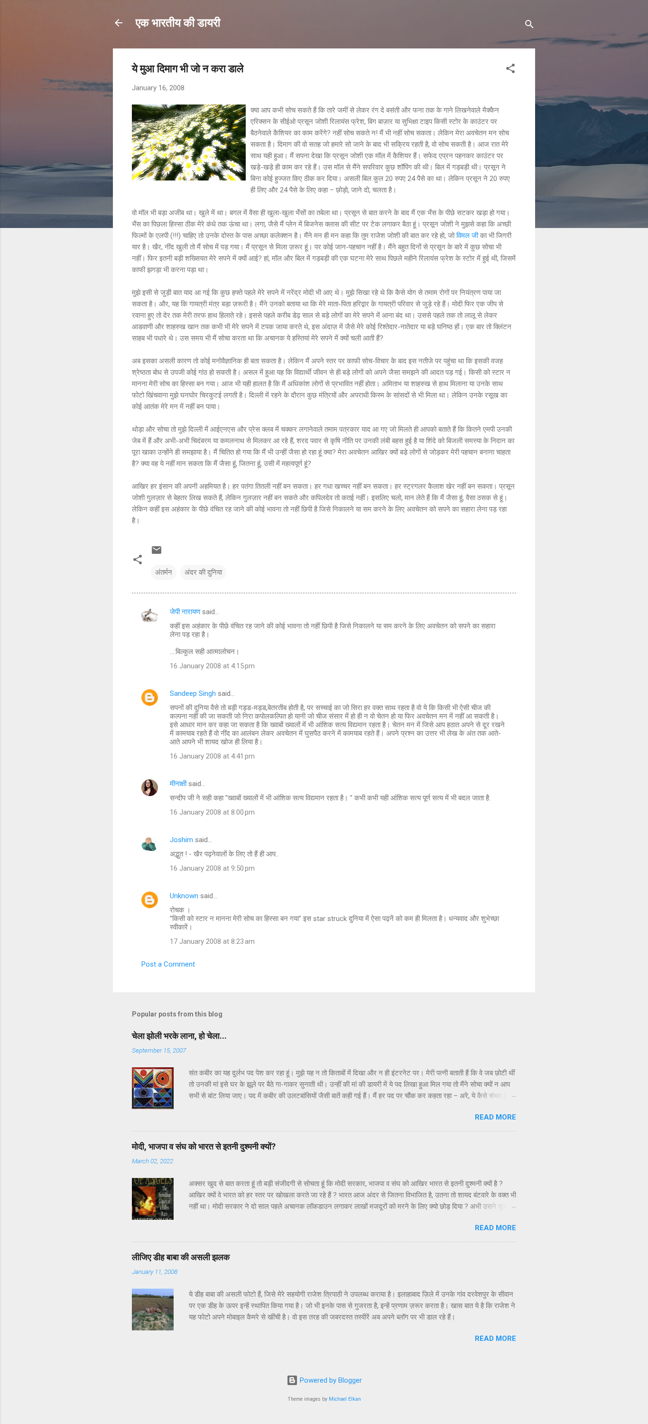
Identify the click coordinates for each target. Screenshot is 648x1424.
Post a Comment (168, 964)
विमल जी (467, 235)
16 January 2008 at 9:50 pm (212, 868)
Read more (495, 1117)
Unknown (184, 896)
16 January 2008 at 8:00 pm (212, 812)
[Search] (529, 25)
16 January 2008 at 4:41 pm (212, 756)
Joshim (181, 839)
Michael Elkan (345, 1399)
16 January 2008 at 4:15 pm (212, 666)
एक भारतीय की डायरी (178, 22)
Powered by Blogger (330, 1380)
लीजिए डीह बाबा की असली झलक (181, 1257)
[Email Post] (156, 553)
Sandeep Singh (193, 693)
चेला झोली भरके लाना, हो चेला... (179, 1036)
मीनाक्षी (178, 783)
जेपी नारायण (185, 612)
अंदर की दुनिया (203, 572)
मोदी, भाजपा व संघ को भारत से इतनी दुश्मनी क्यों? (204, 1146)
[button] (510, 70)
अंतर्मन (163, 572)
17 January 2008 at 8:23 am (212, 941)
